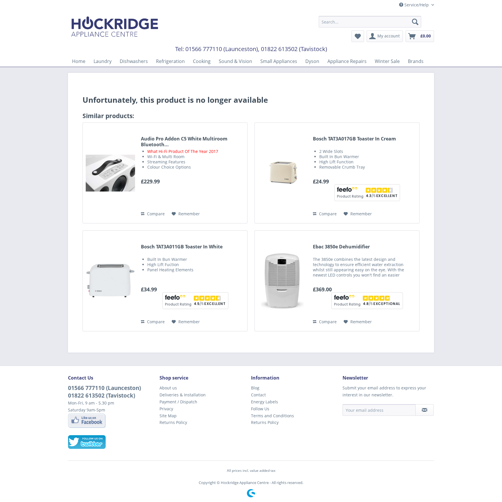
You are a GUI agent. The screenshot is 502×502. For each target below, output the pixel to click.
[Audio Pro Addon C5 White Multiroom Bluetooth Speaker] (110, 173)
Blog (255, 388)
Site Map (168, 415)
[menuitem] (370, 22)
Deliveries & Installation (182, 395)
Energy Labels (264, 402)
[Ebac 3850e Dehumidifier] (282, 280)
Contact (258, 395)
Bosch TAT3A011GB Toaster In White (182, 247)
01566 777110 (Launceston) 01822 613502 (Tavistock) (104, 391)
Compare (155, 213)
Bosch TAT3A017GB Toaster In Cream (354, 139)
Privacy (166, 408)
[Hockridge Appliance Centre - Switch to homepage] (115, 28)
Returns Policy (173, 422)
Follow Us (260, 408)
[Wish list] (358, 36)
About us (168, 388)
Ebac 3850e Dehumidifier (341, 247)
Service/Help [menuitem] (416, 5)
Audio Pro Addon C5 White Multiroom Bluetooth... (184, 141)
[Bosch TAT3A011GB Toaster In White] (110, 280)
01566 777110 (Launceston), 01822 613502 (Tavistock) (256, 49)
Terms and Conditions (272, 415)
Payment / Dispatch (178, 402)
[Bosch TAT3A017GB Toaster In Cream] (282, 173)
